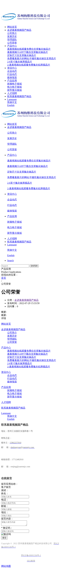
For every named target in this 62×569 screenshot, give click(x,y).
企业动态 (12, 71)
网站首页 (12, 27)
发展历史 (12, 36)
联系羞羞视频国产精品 (19, 96)
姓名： (4, 493)
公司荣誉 (12, 42)
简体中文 (12, 102)
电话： (4, 499)
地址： (4, 512)
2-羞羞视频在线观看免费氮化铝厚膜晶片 (28, 64)
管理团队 (12, 39)
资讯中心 (12, 68)
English (10, 105)
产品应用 (12, 80)
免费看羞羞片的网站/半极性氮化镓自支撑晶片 (31, 58)
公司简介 (12, 33)
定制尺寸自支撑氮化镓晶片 (21, 55)
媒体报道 (12, 77)
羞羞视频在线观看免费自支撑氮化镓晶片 (29, 49)
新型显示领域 (14, 90)
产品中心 (12, 46)
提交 (4, 538)
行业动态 (12, 74)
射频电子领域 (14, 83)
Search (10, 260)
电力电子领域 (14, 87)
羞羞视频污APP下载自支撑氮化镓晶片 (27, 52)
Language (12, 99)
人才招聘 (12, 93)
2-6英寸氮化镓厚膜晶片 (19, 61)
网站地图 (6, 566)
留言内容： (7, 518)
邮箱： (4, 506)
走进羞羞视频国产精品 (19, 30)
